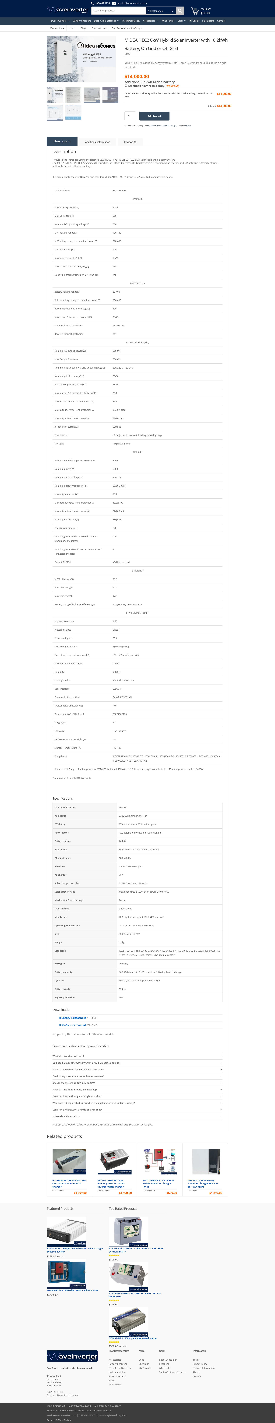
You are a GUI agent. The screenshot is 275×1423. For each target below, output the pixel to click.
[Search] (180, 11)
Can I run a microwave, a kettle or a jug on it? (77, 1109)
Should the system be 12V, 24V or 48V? (74, 1082)
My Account (145, 1368)
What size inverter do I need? (68, 1056)
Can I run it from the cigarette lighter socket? (77, 1096)
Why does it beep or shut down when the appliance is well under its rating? (94, 1102)
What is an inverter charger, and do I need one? (78, 1069)
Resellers (164, 1363)
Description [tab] (62, 141)
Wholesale (164, 1368)
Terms (196, 1359)
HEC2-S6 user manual (72, 1025)
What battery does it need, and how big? (75, 1089)
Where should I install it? (66, 1116)
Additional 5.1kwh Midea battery (153, 85)
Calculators (208, 20)
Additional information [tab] (97, 141)
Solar (180, 20)
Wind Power (168, 20)
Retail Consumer (168, 1359)
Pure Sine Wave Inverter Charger (162, 125)
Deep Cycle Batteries (105, 20)
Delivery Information (204, 1368)
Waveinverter (56, 28)
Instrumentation (131, 20)
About (196, 1372)
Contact (221, 20)
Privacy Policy (200, 1363)
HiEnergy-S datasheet (72, 1018)
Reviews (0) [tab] (130, 141)
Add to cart (154, 116)
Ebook (196, 20)
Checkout (144, 1363)
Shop (83, 28)
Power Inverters (58, 20)
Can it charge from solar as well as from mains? (78, 1076)
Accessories (149, 20)
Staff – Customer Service (172, 1372)
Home (72, 28)
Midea (188, 125)
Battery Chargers (82, 20)
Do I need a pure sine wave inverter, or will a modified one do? (86, 1062)
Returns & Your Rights (59, 1420)
